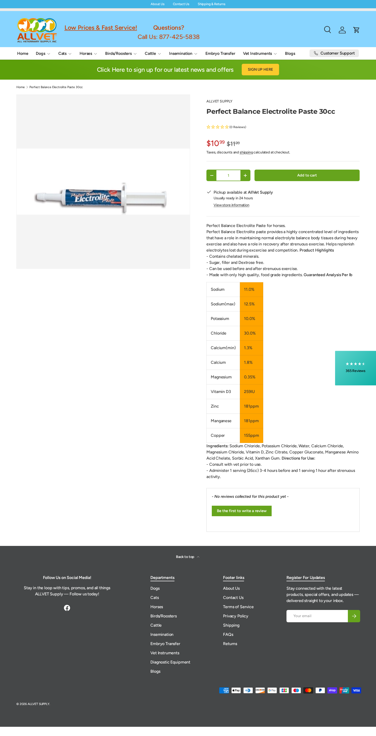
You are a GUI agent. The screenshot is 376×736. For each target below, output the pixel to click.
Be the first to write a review (242, 511)
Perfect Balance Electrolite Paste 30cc (56, 87)
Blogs (290, 53)
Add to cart (307, 175)
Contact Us (181, 4)
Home (22, 53)
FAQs (228, 634)
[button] (283, 127)
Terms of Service (238, 606)
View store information (231, 205)
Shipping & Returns (211, 4)
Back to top (185, 557)
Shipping (231, 625)
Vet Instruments (257, 53)
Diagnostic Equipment (170, 662)
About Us (157, 4)
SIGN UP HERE (260, 69)
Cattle (150, 53)
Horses (86, 53)
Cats (62, 53)
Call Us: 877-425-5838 (169, 36)
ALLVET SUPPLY (219, 101)
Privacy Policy (235, 616)
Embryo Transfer (220, 53)
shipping (246, 152)
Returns (230, 643)
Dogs (40, 53)
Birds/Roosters (118, 53)
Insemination (180, 53)
